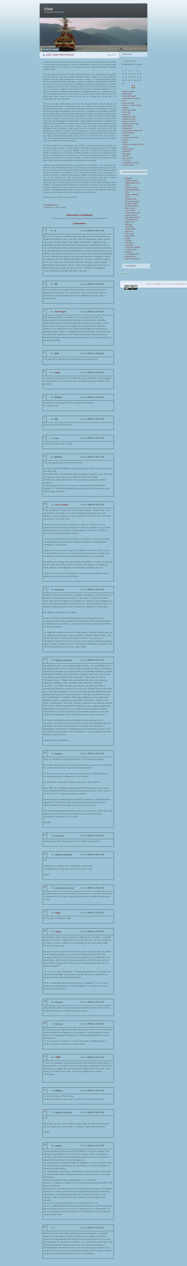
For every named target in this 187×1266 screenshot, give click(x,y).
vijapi (57, 372)
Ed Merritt (181, 284)
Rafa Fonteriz (130, 236)
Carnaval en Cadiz (129, 96)
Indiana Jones (127, 128)
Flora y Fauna (130, 210)
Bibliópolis (128, 178)
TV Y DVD (126, 160)
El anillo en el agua (128, 117)
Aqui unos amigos (128, 91)
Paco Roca (129, 231)
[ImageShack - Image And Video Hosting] (133, 87)
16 (45, 887)
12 (45, 659)
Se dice (127, 238)
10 (45, 504)
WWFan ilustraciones (132, 259)
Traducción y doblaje (132, 247)
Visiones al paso (128, 165)
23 (45, 1111)
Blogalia (157, 284)
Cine (124, 101)
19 (45, 1001)
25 (45, 1227)
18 (45, 930)
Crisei (48, 9)
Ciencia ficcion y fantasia (131, 98)
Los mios (125, 140)
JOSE (57, 1057)
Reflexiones (126, 151)
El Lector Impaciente (132, 201)
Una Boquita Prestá (132, 254)
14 (45, 835)
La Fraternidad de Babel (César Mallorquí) (131, 222)
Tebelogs (128, 240)
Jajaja (58, 931)
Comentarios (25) (50, 205)
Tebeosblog (129, 243)
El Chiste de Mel (130, 199)
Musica (125, 142)
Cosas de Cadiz (128, 103)
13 (45, 752)
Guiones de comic (128, 119)
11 (45, 588)
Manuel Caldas (130, 229)
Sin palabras (126, 153)
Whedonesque (130, 256)
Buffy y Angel (127, 94)
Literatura (125, 135)
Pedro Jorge (129, 233)
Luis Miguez (129, 226)
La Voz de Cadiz (128, 133)
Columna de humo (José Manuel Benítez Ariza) (133, 190)
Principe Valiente (128, 149)
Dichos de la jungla (129, 110)
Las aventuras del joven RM (132, 130)
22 (45, 1089)
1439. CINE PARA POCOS (60, 55)
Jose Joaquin (62, 504)
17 (45, 912)
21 (45, 1056)
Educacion (126, 114)
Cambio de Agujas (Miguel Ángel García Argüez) (132, 183)
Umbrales (128, 252)
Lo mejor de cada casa (130, 137)
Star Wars (126, 156)
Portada (46, 49)
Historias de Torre (128, 121)
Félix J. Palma (130, 208)
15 (45, 853)
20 (45, 1023)
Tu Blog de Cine (130, 249)
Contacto (55, 49)
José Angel (60, 311)
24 (45, 1145)
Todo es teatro (127, 158)
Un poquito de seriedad (130, 162)
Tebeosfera (129, 245)
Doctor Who (126, 112)
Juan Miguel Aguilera (132, 217)
